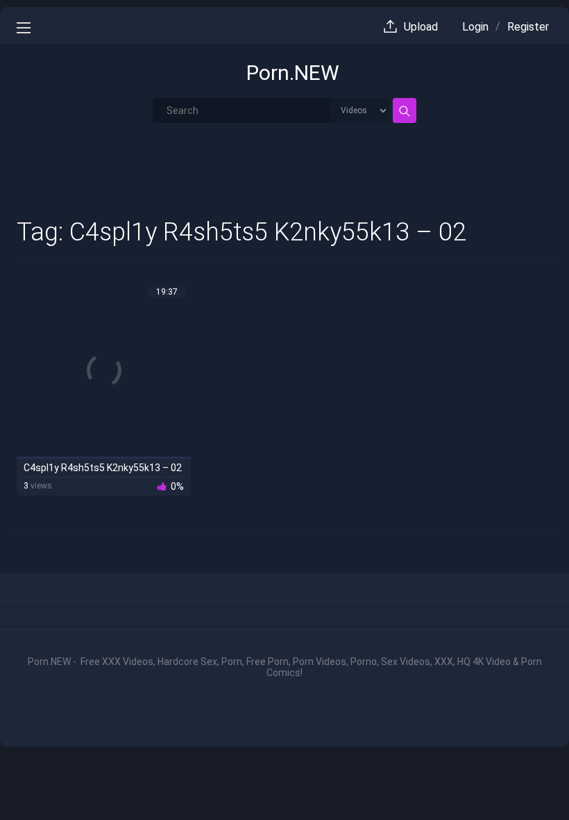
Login (475, 26)
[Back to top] (526, 779)
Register (528, 26)
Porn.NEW (292, 72)
